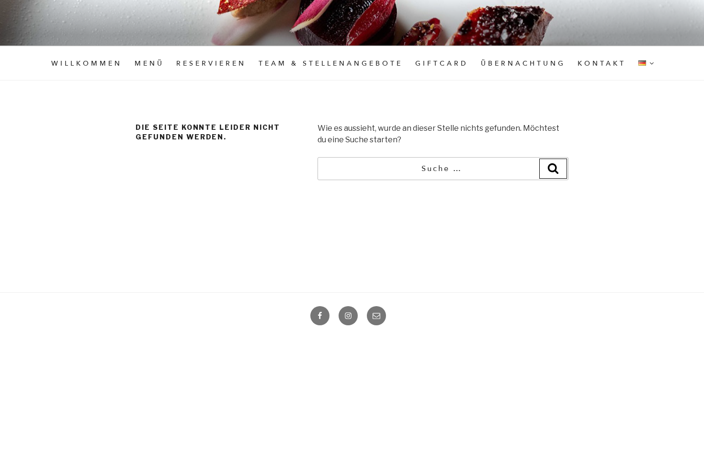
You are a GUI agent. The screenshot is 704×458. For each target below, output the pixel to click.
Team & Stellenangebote (331, 63)
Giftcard (441, 63)
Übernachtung (523, 63)
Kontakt (602, 63)
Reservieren (211, 63)
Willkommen (86, 63)
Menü (149, 63)
